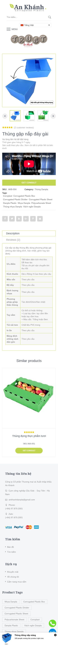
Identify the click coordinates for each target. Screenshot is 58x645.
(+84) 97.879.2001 (14, 508)
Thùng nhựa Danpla (12, 206)
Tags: (4, 193)
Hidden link (29, 5)
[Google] (26, 219)
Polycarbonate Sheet (41, 203)
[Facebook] (5, 219)
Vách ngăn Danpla (32, 206)
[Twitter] (12, 219)
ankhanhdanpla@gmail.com (22, 499)
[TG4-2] (15, 115)
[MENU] (8, 29)
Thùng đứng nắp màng (25, 635)
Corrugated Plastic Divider (15, 199)
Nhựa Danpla (24, 203)
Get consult (29, 182)
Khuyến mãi (12, 572)
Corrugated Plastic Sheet (40, 199)
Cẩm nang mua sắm (16, 581)
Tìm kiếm (11, 552)
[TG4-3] (43, 115)
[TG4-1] (29, 115)
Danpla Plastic (10, 203)
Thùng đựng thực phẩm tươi (29, 436)
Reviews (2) (13, 239)
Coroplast (7, 196)
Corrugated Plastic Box (24, 196)
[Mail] (40, 219)
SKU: (4, 189)
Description (12, 233)
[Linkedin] (19, 219)
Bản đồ (10, 547)
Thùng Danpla (41, 189)
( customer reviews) (24, 127)
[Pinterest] (33, 219)
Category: (29, 189)
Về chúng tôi (13, 577)
